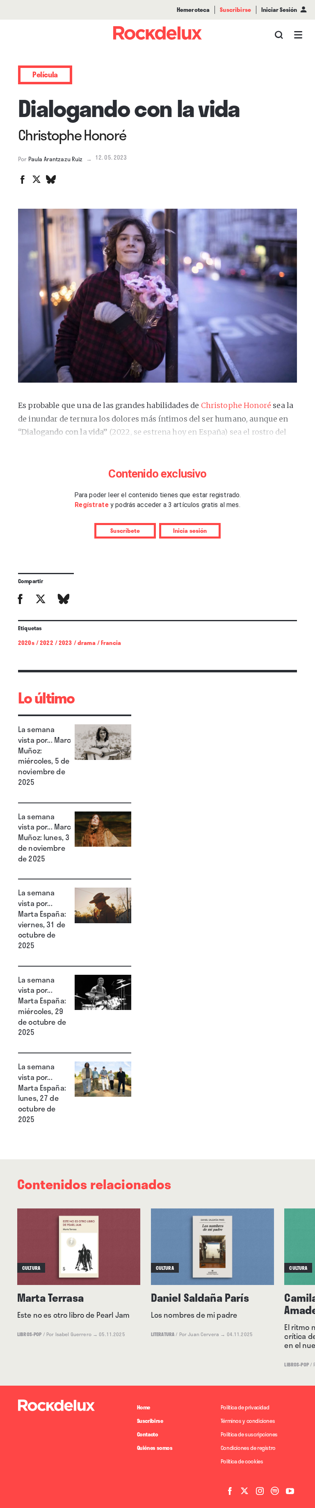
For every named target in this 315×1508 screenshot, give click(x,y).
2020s (26, 642)
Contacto (147, 1434)
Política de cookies (242, 1461)
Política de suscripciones (249, 1434)
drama (87, 642)
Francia (111, 642)
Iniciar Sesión (279, 9)
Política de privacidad (245, 1407)
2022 (46, 642)
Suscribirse (150, 1421)
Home (143, 1407)
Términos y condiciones (248, 1421)
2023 (65, 642)
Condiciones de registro (248, 1448)
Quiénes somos (155, 1448)
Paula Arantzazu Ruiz (55, 159)
